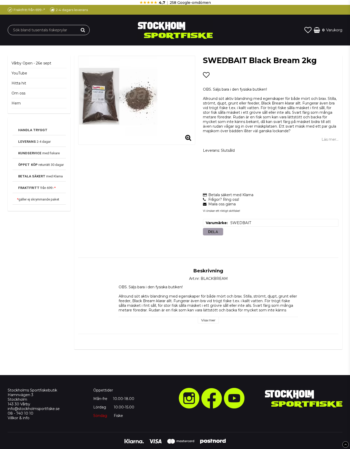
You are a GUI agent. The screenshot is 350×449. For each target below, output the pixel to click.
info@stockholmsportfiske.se (34, 408)
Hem (16, 103)
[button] (308, 30)
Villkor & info (18, 418)
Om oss (18, 93)
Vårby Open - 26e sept (31, 63)
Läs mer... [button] (330, 139)
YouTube (19, 73)
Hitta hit (19, 83)
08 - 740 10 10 (20, 413)
